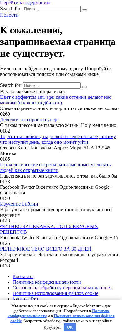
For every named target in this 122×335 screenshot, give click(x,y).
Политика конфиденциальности (47, 282)
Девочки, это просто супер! (30, 119)
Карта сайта (25, 299)
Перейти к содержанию (25, 2)
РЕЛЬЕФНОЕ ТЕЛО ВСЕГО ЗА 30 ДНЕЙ (46, 249)
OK (70, 327)
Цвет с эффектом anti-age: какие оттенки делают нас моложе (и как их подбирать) (55, 99)
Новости (9, 15)
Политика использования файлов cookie (55, 293)
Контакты (23, 276)
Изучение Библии (19, 204)
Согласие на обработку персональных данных (62, 287)
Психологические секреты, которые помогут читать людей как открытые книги (55, 167)
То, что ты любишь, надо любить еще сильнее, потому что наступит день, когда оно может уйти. (58, 139)
